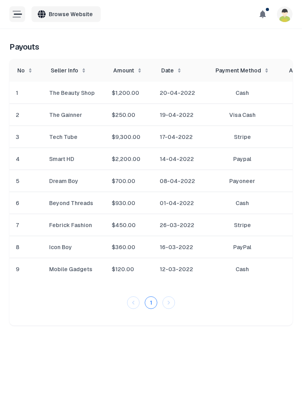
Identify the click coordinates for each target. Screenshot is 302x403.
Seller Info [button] (64, 70)
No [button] (21, 70)
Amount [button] (123, 70)
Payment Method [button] (238, 70)
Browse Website (71, 14)
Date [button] (167, 70)
